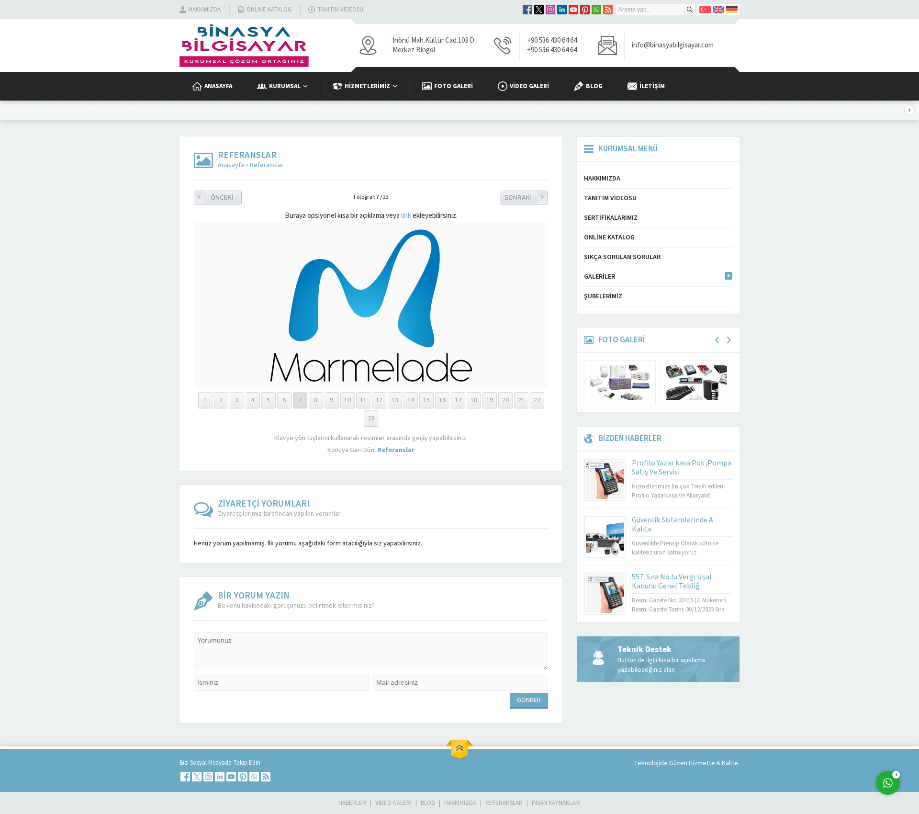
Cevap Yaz (828, 744)
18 (474, 400)
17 (458, 400)
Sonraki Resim (524, 197)
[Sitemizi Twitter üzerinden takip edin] (539, 9)
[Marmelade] (371, 377)
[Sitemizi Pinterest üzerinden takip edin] (585, 9)
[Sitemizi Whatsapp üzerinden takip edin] (596, 9)
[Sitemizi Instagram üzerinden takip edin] (550, 9)
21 (521, 400)
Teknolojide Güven (661, 763)
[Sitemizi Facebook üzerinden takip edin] (527, 9)
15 (426, 400)
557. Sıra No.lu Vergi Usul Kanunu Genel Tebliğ (672, 581)
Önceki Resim (218, 197)
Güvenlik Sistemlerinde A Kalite (672, 524)
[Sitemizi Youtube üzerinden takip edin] (573, 9)
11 (363, 400)
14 (410, 400)
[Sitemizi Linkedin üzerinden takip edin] (562, 9)
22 (537, 400)
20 (505, 400)
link (406, 216)
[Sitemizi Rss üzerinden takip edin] (608, 9)
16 (442, 400)
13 (395, 400)
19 (489, 400)
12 (379, 400)
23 (371, 418)
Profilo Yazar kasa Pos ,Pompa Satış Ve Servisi (681, 467)
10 (347, 400)
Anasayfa (231, 165)
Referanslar (266, 165)
